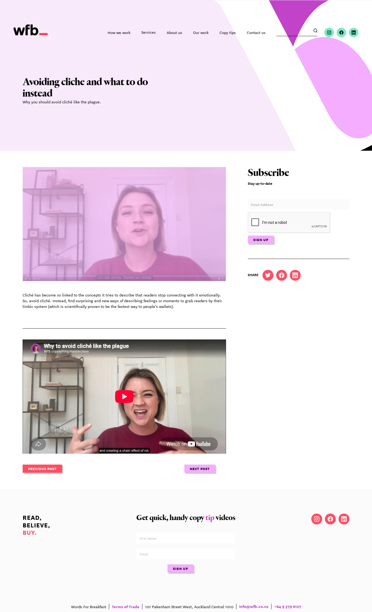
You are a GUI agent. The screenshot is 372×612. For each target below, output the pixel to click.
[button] (148, 32)
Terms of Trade (125, 606)
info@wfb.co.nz (254, 606)
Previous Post (42, 468)
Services (148, 32)
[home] (31, 32)
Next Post (200, 468)
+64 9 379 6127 (287, 606)
